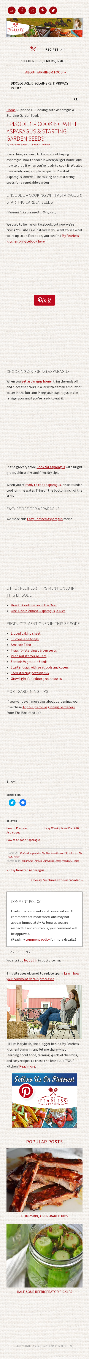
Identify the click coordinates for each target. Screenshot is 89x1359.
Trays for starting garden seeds (34, 650)
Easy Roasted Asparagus (45, 519)
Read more (27, 1066)
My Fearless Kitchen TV (54, 853)
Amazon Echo (21, 644)
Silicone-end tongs (25, 639)
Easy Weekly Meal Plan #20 (61, 828)
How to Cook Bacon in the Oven (34, 605)
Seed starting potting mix (30, 673)
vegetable (67, 861)
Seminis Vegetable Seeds (29, 661)
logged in (30, 960)
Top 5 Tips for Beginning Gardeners (48, 707)
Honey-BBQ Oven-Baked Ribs (44, 1216)
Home (11, 110)
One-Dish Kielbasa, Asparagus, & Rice (38, 611)
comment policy (37, 939)
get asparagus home (36, 381)
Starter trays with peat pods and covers (40, 667)
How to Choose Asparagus (23, 840)
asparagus (27, 861)
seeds (58, 861)
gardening (48, 861)
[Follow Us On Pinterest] (44, 1131)
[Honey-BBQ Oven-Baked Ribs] (44, 1180)
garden (38, 861)
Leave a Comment (41, 144)
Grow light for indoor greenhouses (36, 678)
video (76, 861)
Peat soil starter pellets (28, 656)
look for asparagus (51, 467)
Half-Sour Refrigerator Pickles (44, 1291)
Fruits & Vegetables (30, 853)
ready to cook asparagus (43, 484)
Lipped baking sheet (26, 633)
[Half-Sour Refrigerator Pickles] (44, 1255)
